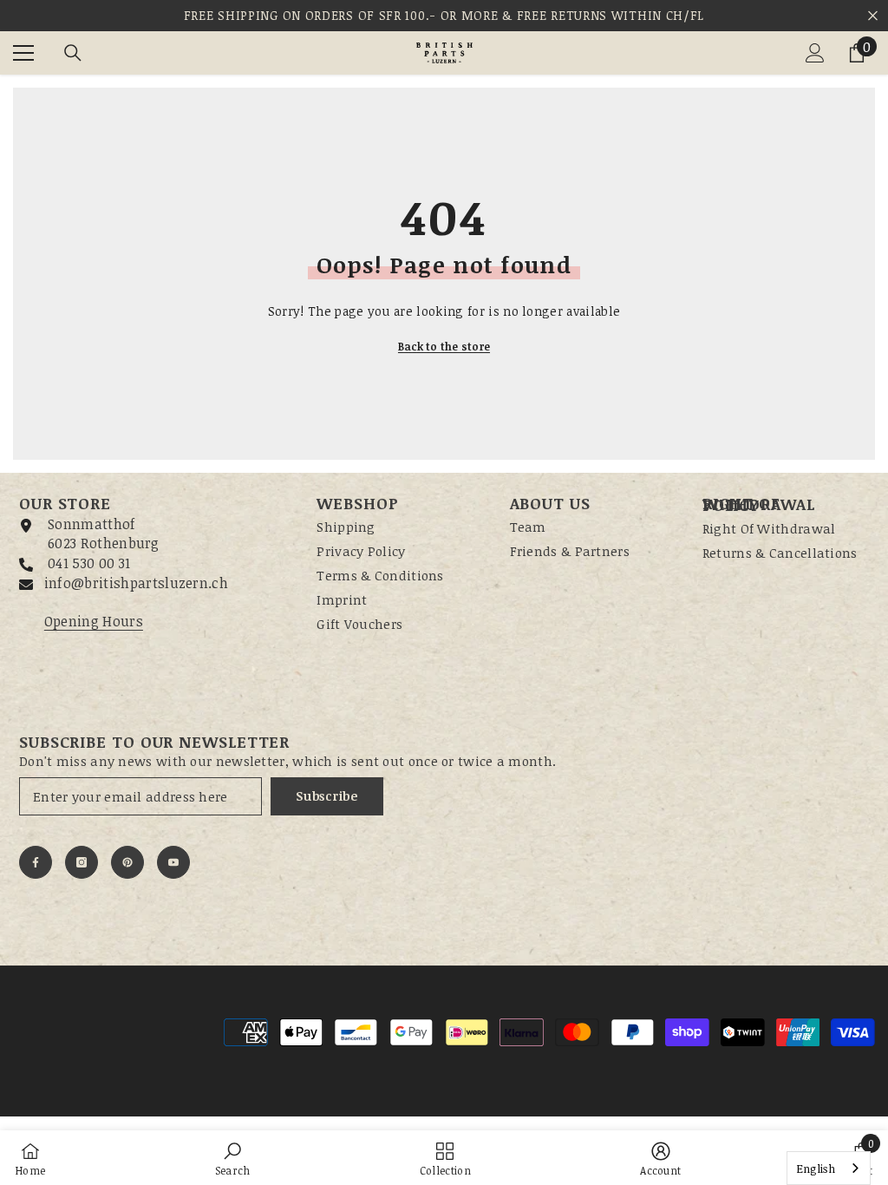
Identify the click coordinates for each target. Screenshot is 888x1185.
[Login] (815, 52)
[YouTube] (173, 862)
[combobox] (829, 1168)
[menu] (23, 53)
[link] (232, 1158)
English (815, 1168)
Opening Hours (93, 621)
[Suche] (72, 53)
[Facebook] (35, 862)
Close (872, 16)
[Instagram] (81, 862)
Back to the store (444, 346)
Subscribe (326, 796)
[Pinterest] (127, 862)
